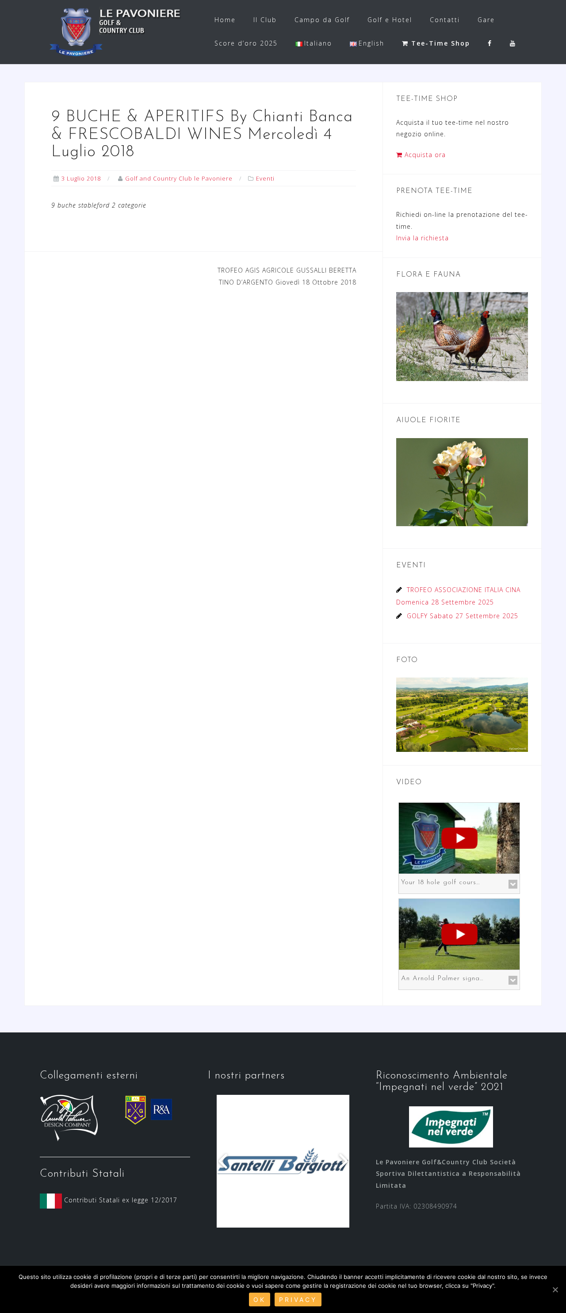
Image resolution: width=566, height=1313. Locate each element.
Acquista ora (424, 154)
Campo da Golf (322, 19)
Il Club (265, 19)
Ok (259, 1299)
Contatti (445, 19)
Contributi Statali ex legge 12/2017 (119, 1200)
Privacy (298, 1299)
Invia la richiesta (422, 238)
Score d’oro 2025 (246, 43)
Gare (486, 19)
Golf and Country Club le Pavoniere (179, 178)
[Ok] (555, 1289)
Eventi (265, 178)
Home (225, 19)
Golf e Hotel (389, 19)
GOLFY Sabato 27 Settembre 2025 (462, 616)
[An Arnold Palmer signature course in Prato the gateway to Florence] (459, 933)
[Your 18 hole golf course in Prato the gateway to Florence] (459, 837)
